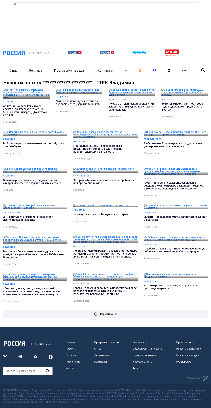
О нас (13, 70)
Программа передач (70, 70)
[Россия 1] (75, 53)
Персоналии (73, 361)
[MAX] (154, 70)
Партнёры (100, 361)
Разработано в (194, 377)
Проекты (70, 348)
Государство (183, 361)
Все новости (140, 342)
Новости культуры (187, 355)
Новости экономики (188, 348)
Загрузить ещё (108, 314)
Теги (135, 368)
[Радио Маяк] (172, 55)
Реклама (35, 70)
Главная (70, 342)
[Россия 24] (107, 53)
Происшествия (185, 342)
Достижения (102, 355)
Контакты (105, 70)
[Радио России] (139, 53)
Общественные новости (148, 348)
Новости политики (144, 355)
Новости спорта (142, 361)
